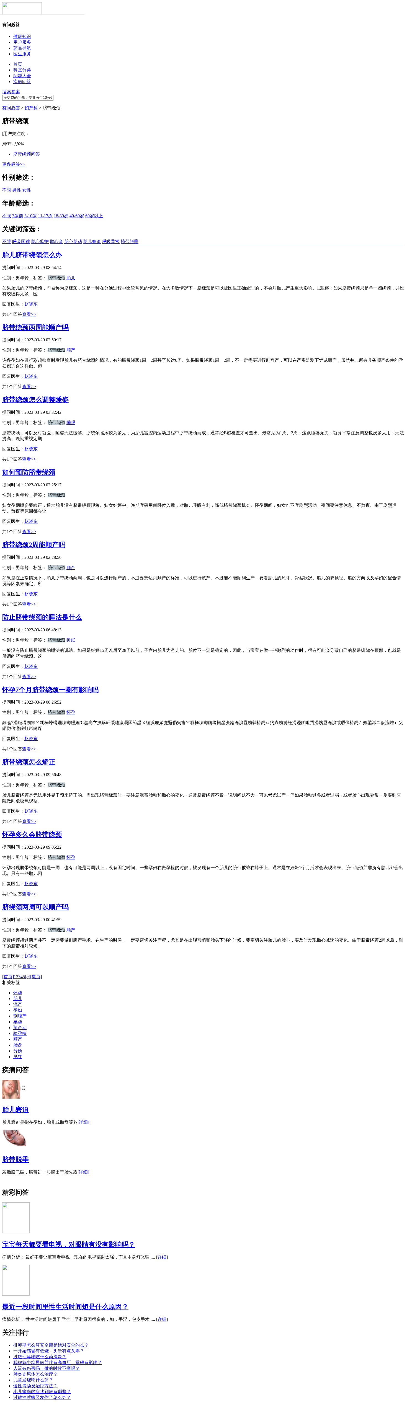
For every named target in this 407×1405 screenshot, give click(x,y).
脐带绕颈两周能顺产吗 (35, 327)
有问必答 (11, 107)
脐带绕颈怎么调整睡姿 (35, 399)
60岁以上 (94, 215)
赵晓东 (31, 304)
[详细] (83, 1122)
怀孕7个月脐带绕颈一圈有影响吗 (50, 689)
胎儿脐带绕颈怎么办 (32, 255)
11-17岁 (45, 215)
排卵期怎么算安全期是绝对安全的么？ (51, 1345)
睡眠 (70, 422)
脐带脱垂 (129, 241)
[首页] (8, 976)
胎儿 (70, 277)
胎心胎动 (73, 241)
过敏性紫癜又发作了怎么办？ (42, 1397)
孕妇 (17, 1010)
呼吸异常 (111, 241)
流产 (17, 1004)
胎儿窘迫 (92, 241)
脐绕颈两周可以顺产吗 (35, 907)
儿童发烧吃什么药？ (33, 1380)
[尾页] (36, 976)
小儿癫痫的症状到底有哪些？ (42, 1391)
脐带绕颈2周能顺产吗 (33, 544)
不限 (6, 190)
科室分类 (22, 70)
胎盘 (17, 1045)
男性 (16, 190)
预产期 (20, 1027)
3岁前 (17, 215)
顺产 (70, 350)
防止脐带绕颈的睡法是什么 (42, 617)
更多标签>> (13, 164)
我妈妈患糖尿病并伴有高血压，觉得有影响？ (57, 1362)
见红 (17, 1056)
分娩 (17, 1050)
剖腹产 (20, 1016)
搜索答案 (11, 91)
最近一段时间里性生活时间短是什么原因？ (65, 1306)
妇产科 (31, 107)
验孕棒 (20, 1033)
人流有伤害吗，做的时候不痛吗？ (46, 1368)
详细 (162, 1257)
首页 (17, 64)
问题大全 (22, 75)
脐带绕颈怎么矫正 (28, 762)
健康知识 (22, 36)
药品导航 (22, 48)
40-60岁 (76, 215)
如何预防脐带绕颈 (28, 472)
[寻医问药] (22, 13)
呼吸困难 (21, 241)
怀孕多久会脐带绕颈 (32, 834)
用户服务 (22, 42)
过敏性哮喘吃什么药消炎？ (39, 1356)
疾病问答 (22, 81)
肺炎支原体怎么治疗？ (35, 1374)
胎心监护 (40, 241)
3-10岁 (30, 215)
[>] (27, 976)
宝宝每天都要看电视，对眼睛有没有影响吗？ (68, 1244)
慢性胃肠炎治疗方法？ (35, 1385)
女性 (26, 190)
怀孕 (70, 712)
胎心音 (56, 241)
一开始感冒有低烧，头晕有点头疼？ (48, 1351)
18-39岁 (61, 215)
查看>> (29, 314)
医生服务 (22, 53)
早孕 (17, 1021)
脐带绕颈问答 (26, 154)
